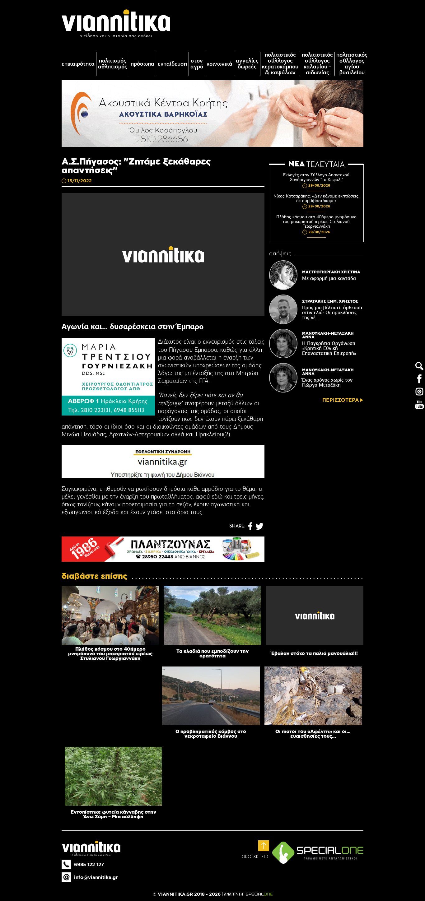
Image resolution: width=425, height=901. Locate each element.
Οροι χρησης (255, 857)
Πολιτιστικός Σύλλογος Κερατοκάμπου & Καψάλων (280, 64)
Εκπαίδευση (172, 64)
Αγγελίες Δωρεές (247, 64)
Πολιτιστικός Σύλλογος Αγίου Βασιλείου (351, 64)
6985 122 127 (89, 864)
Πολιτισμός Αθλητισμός (112, 64)
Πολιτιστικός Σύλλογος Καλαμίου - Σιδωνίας (317, 64)
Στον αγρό (196, 64)
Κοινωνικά (219, 64)
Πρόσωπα (142, 64)
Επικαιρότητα (78, 64)
